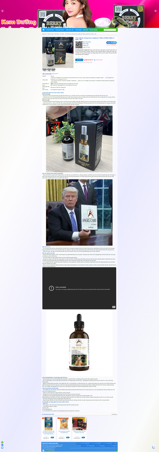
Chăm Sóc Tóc (70, 29)
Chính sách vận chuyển (95, 443)
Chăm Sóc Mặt (50, 29)
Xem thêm (114, 414)
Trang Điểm (78, 29)
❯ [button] (155, 11)
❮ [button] (2, 11)
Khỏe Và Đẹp (50, 33)
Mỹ (87, 45)
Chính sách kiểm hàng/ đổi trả (88, 445)
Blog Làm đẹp (93, 29)
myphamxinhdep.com (50, 449)
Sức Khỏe (62, 33)
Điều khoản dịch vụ (106, 448)
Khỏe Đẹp (85, 29)
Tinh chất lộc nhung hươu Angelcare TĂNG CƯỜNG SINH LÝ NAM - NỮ (94, 38)
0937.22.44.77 (89, 60)
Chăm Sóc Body (60, 29)
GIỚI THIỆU (115, 443)
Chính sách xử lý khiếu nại (111, 445)
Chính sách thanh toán (106, 443)
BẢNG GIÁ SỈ (55, 73)
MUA (52, 437)
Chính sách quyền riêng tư (96, 448)
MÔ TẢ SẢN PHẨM (47, 73)
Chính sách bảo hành (99, 445)
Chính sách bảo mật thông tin (83, 443)
